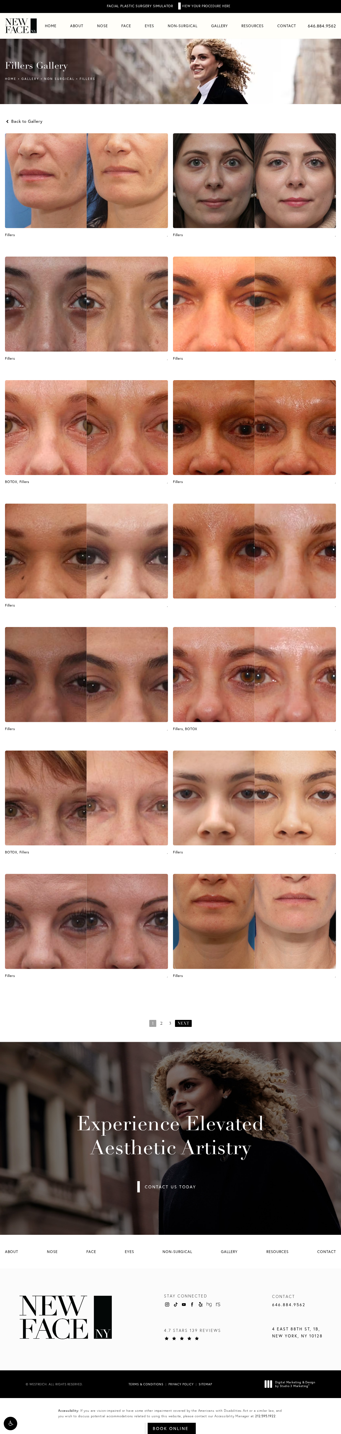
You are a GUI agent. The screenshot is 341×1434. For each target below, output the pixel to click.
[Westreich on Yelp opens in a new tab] (200, 1304)
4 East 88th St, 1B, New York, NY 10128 (297, 1332)
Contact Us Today (170, 1187)
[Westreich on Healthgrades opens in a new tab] (209, 1304)
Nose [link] (102, 25)
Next (183, 1024)
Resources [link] (252, 25)
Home (10, 79)
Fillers (87, 79)
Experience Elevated (170, 1137)
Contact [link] (286, 25)
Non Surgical (59, 79)
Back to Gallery (26, 121)
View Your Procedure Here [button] (206, 6)
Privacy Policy (181, 1384)
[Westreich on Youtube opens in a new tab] (183, 1304)
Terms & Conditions (146, 1384)
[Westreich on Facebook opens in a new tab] (192, 1304)
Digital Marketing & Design (295, 1384)
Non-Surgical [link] (182, 25)
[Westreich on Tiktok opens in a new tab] (175, 1304)
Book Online (170, 1428)
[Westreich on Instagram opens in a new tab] (167, 1304)
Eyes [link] (149, 25)
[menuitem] (50, 26)
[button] (10, 1423)
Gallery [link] (219, 25)
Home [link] (50, 25)
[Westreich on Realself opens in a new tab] (217, 1304)
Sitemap (205, 1384)
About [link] (76, 25)
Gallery (30, 79)
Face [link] (126, 25)
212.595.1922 (265, 1416)
